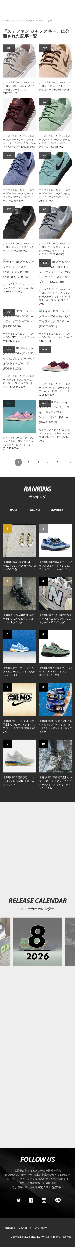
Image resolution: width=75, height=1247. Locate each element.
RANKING (37, 488)
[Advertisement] (37, 1017)
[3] (19, 593)
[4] (55, 593)
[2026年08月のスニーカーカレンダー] (37, 941)
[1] (19, 540)
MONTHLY (57, 509)
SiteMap (10, 1228)
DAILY (14, 509)
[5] (19, 646)
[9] (19, 755)
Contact (41, 1228)
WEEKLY (35, 509)
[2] (55, 540)
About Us (25, 1228)
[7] (19, 699)
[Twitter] (18, 1200)
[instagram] (44, 1200)
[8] (55, 699)
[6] (55, 646)
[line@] (56, 1200)
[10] (55, 755)
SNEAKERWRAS (40, 1236)
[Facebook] (31, 1200)
